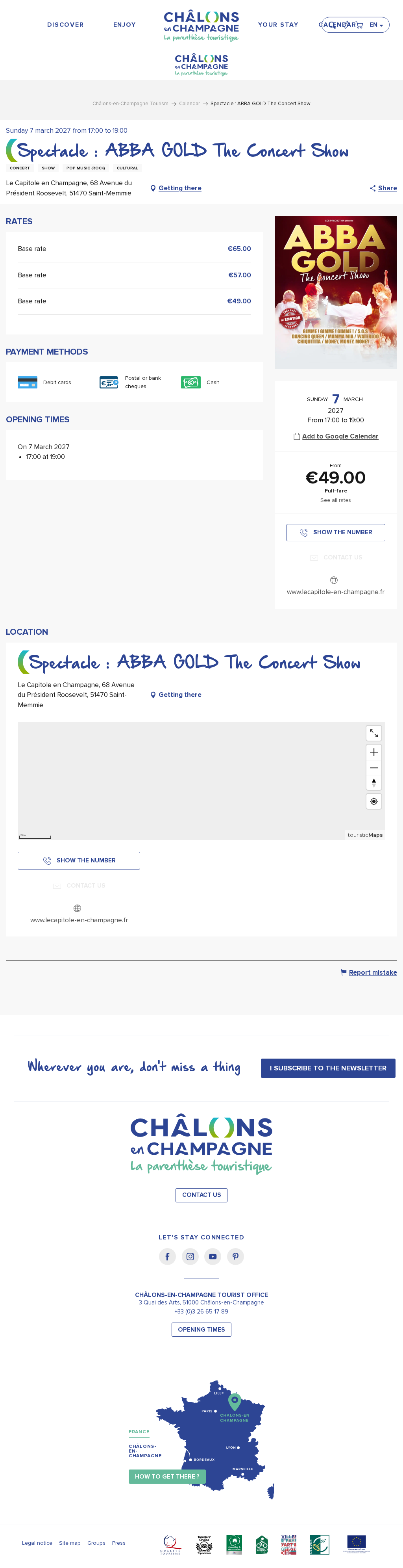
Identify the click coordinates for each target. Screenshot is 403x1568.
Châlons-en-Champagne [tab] (145, 1451)
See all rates (335, 500)
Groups (96, 1543)
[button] (334, 21)
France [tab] (139, 1432)
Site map (70, 1543)
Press (119, 1543)
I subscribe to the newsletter (328, 1068)
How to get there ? (167, 1477)
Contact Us (201, 1195)
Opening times (201, 1330)
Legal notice (37, 1543)
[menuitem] (65, 25)
